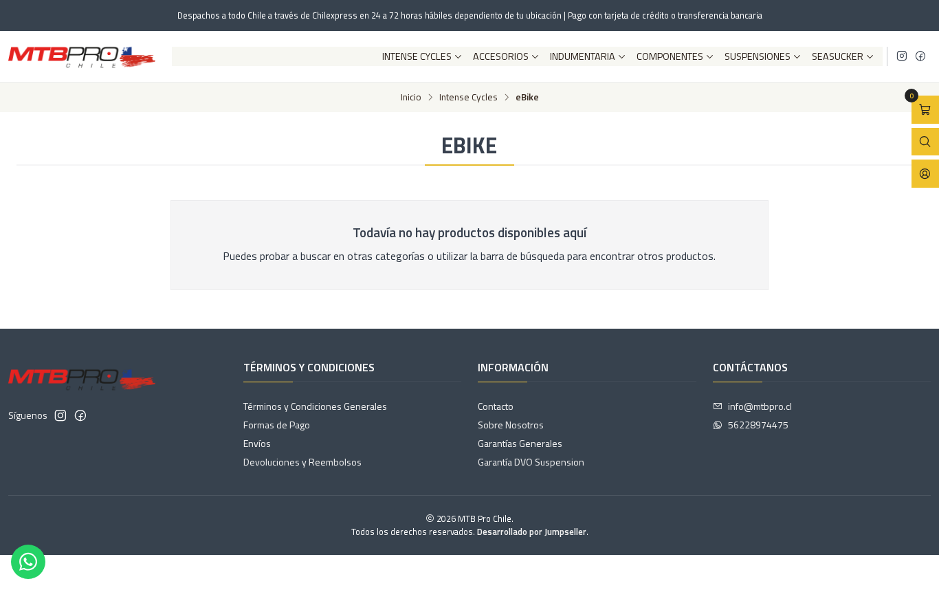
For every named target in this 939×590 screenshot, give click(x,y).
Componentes (670, 56)
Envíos (257, 443)
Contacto (495, 406)
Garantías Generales (520, 443)
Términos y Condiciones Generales (315, 406)
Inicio (411, 97)
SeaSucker (837, 56)
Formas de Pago (276, 424)
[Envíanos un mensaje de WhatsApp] (28, 562)
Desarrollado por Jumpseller (531, 531)
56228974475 (758, 424)
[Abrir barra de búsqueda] (925, 142)
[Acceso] (925, 174)
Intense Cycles (417, 56)
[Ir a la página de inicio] (81, 56)
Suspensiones (758, 56)
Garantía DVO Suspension (531, 462)
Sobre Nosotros (511, 424)
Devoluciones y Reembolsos (302, 462)
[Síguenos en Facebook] (920, 56)
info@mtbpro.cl (760, 406)
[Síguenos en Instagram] (902, 56)
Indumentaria (582, 56)
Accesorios (501, 56)
